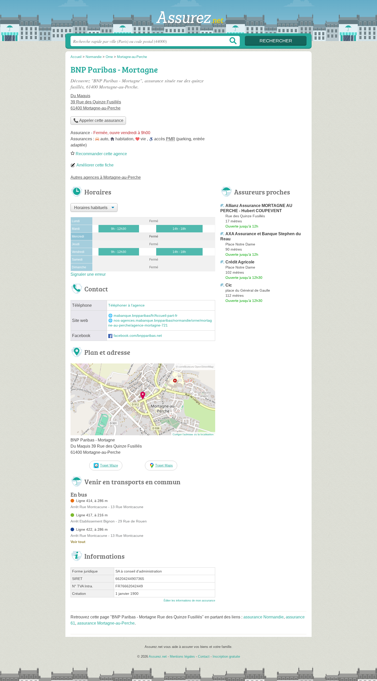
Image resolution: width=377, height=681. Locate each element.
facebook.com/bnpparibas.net (138, 336)
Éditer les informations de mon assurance (189, 600)
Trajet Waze (109, 465)
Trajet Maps (164, 465)
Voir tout (78, 542)
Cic (228, 285)
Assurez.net (188, 18)
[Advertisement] (263, 99)
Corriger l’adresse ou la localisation (193, 434)
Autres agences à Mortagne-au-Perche (106, 177)
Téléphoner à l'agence (126, 305)
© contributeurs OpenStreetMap (195, 366)
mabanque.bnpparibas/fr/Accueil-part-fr (145, 316)
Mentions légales (182, 656)
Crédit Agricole (239, 262)
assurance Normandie (263, 617)
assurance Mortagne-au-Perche (106, 623)
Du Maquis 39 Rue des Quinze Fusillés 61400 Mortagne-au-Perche (96, 102)
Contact (204, 656)
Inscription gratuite (226, 656)
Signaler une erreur (88, 274)
